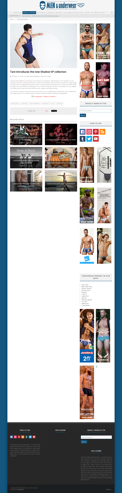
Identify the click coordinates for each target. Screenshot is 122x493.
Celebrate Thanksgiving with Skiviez (61, 163)
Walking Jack (85, 303)
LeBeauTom (85, 296)
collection (24, 103)
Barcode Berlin (86, 290)
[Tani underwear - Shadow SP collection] (44, 96)
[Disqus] (43, 218)
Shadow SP (46, 103)
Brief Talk (89, 12)
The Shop (101, 12)
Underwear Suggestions (73, 12)
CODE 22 (84, 294)
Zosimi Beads (85, 305)
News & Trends (29, 12)
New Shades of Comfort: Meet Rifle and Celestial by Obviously (41, 16)
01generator (21, 489)
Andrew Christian (86, 288)
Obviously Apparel (87, 300)
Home (11, 19)
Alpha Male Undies (87, 286)
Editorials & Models (45, 12)
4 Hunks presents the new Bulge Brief (61, 140)
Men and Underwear (33, 76)
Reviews (59, 12)
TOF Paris (84, 301)
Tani (21, 81)
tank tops (59, 103)
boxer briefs (15, 103)
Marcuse (84, 298)
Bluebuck (84, 292)
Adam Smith (85, 285)
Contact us (108, 489)
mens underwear (35, 103)
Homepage (17, 12)
